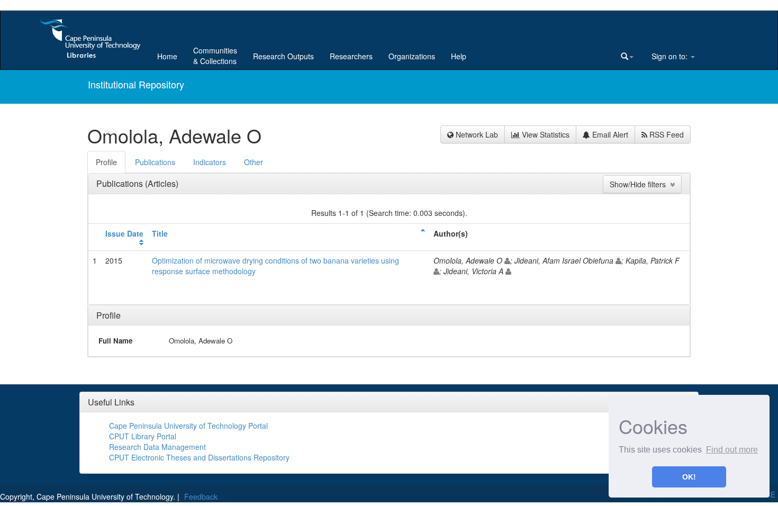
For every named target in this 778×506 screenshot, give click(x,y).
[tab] (106, 162)
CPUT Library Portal (142, 436)
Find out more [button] (732, 449)
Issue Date (124, 233)
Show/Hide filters (640, 184)
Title (160, 233)
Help (458, 56)
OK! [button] (689, 477)
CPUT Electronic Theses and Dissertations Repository (199, 457)
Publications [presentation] (155, 162)
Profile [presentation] (106, 162)
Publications (120, 183)
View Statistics (544, 134)
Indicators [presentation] (209, 162)
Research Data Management (157, 446)
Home (167, 56)
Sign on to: (669, 56)
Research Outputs (283, 56)
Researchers (351, 56)
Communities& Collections (215, 55)
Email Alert (609, 134)
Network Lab (476, 134)
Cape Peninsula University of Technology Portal (188, 425)
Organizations (411, 56)
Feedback (201, 496)
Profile (108, 315)
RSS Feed (665, 134)
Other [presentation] (253, 162)
